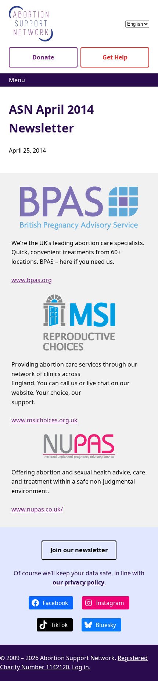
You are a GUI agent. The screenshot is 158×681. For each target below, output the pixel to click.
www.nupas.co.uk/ (37, 509)
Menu (17, 80)
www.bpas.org (31, 280)
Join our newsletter (79, 550)
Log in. (81, 667)
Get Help (115, 57)
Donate (43, 57)
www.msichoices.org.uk (44, 420)
